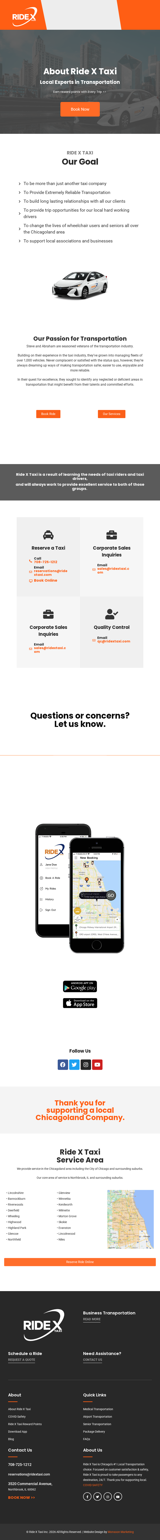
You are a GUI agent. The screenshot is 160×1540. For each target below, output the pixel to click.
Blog (11, 1439)
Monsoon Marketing (121, 1532)
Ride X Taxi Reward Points (25, 1424)
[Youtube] (97, 1064)
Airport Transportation (97, 1416)
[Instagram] (86, 1064)
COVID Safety (17, 1416)
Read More (91, 1319)
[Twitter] (74, 1064)
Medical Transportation (98, 1409)
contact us (92, 1360)
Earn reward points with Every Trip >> (79, 92)
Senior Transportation (97, 1424)
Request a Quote (21, 1360)
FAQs (86, 1439)
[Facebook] (63, 1064)
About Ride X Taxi (19, 1409)
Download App (17, 1431)
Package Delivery (94, 1431)
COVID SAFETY (92, 1485)
